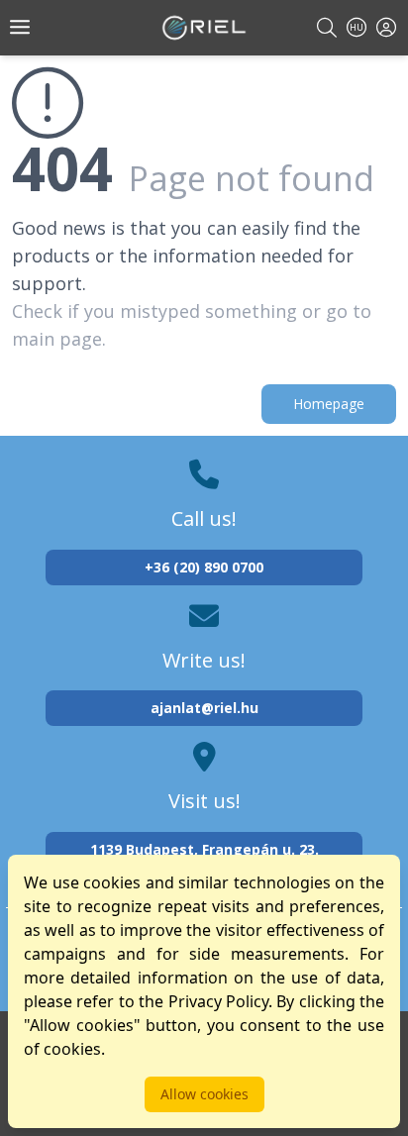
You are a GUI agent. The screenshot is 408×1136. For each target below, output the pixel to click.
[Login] (386, 27)
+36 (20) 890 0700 (204, 567)
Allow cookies (204, 1093)
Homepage (328, 403)
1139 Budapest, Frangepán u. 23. (204, 849)
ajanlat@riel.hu (204, 707)
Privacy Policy (218, 1001)
